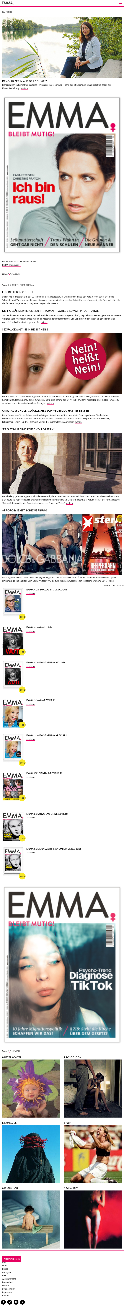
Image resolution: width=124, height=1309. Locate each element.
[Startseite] (62, 3)
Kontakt (6, 1295)
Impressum (7, 1292)
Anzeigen (6, 1272)
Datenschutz (8, 1282)
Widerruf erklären (12, 1259)
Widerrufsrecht (9, 1279)
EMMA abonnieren (10, 265)
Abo (4, 1262)
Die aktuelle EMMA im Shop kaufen (18, 261)
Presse (5, 1269)
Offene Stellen (8, 1289)
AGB (4, 1275)
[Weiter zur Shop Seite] (62, 175)
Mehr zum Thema (113, 585)
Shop (4, 1265)
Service (5, 1285)
